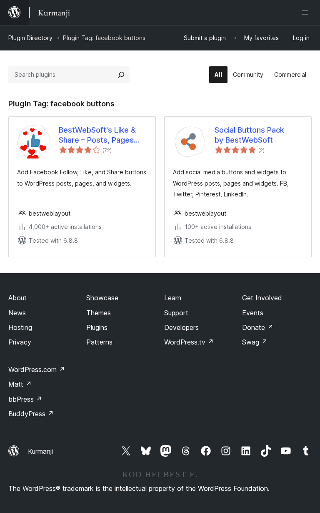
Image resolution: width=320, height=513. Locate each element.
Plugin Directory (30, 37)
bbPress (25, 399)
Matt (20, 384)
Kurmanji (40, 451)
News (17, 313)
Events (252, 313)
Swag (255, 342)
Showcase (102, 298)
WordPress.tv (189, 342)
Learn (172, 298)
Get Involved (262, 298)
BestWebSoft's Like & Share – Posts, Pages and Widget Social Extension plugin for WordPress (97, 135)
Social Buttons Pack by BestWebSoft (249, 135)
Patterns (99, 342)
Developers (181, 327)
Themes (98, 313)
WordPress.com (36, 369)
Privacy (19, 342)
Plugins (97, 327)
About (17, 298)
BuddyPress (31, 414)
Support (176, 313)
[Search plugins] (121, 74)
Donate (257, 327)
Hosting (20, 327)
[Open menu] (306, 12)
